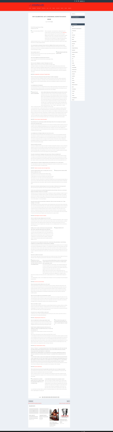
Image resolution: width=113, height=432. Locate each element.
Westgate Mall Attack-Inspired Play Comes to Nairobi (63, 420)
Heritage (73, 65)
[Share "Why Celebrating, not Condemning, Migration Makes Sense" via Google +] (46, 397)
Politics (58, 8)
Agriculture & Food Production (76, 28)
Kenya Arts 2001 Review (38, 366)
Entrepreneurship (74, 52)
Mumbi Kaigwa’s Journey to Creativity (40, 215)
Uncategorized (74, 97)
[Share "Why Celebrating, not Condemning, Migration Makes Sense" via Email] (57, 397)
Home (30, 8)
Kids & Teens (74, 71)
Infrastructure (74, 69)
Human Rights (74, 67)
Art (50, 8)
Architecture (74, 30)
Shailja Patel (64, 32)
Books (62, 8)
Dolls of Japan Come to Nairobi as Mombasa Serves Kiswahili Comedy (54, 423)
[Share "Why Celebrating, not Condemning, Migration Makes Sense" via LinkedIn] (51, 397)
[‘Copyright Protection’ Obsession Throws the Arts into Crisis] (44, 411)
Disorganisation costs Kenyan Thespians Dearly (42, 74)
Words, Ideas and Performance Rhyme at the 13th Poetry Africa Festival (33, 417)
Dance (73, 45)
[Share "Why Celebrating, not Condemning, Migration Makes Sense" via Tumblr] (48, 397)
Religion (73, 82)
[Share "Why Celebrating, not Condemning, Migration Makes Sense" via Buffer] (53, 397)
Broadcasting (74, 41)
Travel (53, 8)
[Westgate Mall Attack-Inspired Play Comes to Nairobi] (64, 413)
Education (73, 50)
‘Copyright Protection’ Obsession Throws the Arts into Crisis (43, 417)
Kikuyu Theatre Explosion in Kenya (39, 345)
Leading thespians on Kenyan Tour (39, 317)
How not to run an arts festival (39, 281)
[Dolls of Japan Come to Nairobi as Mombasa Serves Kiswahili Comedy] (54, 414)
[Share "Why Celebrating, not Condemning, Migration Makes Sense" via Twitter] (44, 397)
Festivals (39, 8)
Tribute (73, 95)
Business (34, 8)
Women (73, 99)
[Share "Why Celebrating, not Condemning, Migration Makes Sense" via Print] (58, 397)
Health (73, 63)
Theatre (51, 21)
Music (66, 8)
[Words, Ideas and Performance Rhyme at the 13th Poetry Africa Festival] (33, 411)
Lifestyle (43, 8)
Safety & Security (74, 84)
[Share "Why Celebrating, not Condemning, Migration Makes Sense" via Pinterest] (50, 397)
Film (47, 8)
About (73, 26)
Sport (73, 86)
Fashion (73, 54)
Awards (69, 8)
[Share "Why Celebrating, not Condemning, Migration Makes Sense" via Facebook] (43, 397)
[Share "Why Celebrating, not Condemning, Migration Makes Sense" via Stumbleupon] (55, 397)
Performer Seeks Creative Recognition (40, 119)
